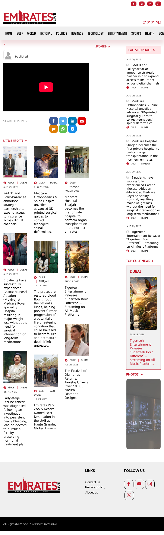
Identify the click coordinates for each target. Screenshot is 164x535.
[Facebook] (133, 3)
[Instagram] (150, 3)
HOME (8, 33)
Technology (96, 33)
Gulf (20, 33)
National (46, 33)
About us (91, 492)
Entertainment (117, 33)
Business (77, 33)
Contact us (92, 482)
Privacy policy (95, 487)
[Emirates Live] (29, 15)
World (31, 33)
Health (149, 33)
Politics (61, 33)
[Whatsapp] (158, 3)
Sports (136, 33)
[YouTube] (142, 3)
